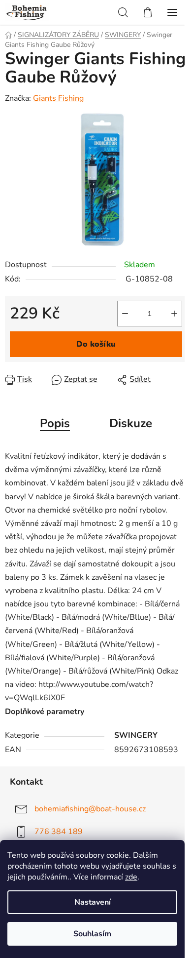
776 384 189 (58, 831)
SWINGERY (136, 735)
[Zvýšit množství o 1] (174, 313)
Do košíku (96, 344)
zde (131, 877)
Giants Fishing (58, 98)
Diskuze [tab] (130, 423)
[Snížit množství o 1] (125, 313)
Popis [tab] (55, 423)
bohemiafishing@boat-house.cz (90, 808)
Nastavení (92, 902)
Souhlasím (92, 933)
